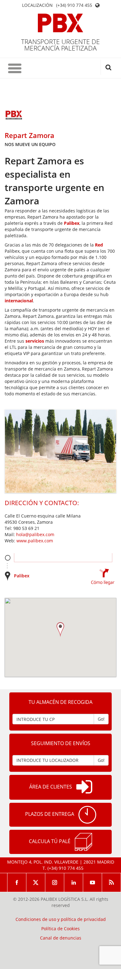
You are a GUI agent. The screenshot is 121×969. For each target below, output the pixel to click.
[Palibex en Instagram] (54, 882)
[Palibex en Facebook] (16, 882)
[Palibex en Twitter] (35, 882)
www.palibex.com (34, 541)
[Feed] (111, 882)
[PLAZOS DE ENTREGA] (87, 815)
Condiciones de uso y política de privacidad (61, 919)
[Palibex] (60, 23)
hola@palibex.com (35, 534)
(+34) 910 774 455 (74, 5)
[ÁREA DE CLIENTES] (84, 787)
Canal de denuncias (60, 938)
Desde (7, 557)
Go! (101, 719)
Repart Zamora (29, 135)
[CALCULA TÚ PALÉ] (83, 842)
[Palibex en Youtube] (92, 882)
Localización (37, 5)
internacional (19, 301)
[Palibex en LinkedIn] (73, 882)
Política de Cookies (60, 929)
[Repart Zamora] (14, 115)
